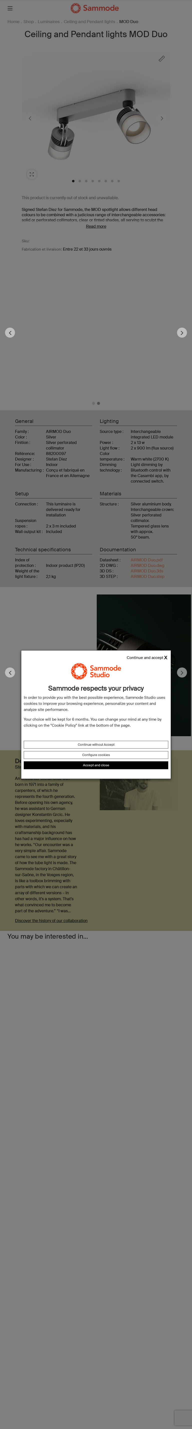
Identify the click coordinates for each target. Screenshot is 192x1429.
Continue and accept (145, 657)
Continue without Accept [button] (96, 744)
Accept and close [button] (96, 765)
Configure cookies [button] (96, 755)
